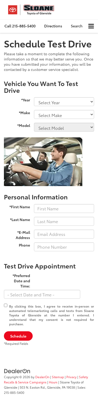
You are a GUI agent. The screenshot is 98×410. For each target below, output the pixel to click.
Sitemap (58, 377)
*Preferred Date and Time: (21, 281)
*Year (25, 99)
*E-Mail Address (23, 235)
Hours (53, 382)
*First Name (19, 206)
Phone (24, 245)
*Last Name (20, 219)
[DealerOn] (17, 370)
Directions (53, 25)
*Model (23, 125)
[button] (20, 26)
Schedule (18, 336)
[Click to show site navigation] (91, 26)
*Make (24, 112)
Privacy (71, 377)
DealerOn (42, 377)
